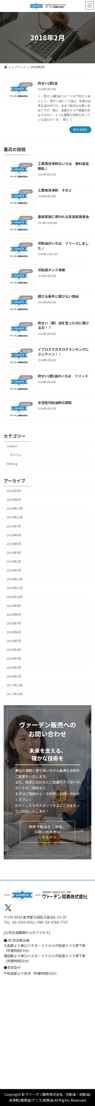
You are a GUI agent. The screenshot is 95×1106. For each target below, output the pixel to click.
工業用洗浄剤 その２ (55, 189)
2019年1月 (14, 570)
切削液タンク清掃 (51, 269)
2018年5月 (14, 641)
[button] (47, 832)
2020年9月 (14, 491)
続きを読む (80, 129)
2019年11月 (15, 517)
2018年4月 (14, 649)
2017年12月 (15, 685)
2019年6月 (14, 535)
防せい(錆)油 (47, 83)
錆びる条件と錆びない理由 (58, 296)
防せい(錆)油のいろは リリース (63, 375)
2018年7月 (14, 623)
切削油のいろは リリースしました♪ (63, 245)
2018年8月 (14, 614)
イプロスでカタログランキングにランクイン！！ (63, 352)
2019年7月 (14, 526)
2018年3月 (14, 658)
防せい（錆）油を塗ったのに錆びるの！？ (63, 325)
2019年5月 (14, 543)
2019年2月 (14, 561)
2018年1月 (14, 676)
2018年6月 (14, 632)
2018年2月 (14, 667)
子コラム (15, 454)
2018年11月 (15, 588)
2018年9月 (14, 605)
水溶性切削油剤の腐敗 (55, 402)
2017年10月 (15, 693)
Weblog (12, 463)
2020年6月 (14, 499)
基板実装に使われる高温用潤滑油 (63, 216)
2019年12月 (15, 508)
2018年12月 (15, 579)
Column (12, 446)
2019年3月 (14, 552)
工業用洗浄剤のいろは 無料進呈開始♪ (63, 166)
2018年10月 (15, 596)
